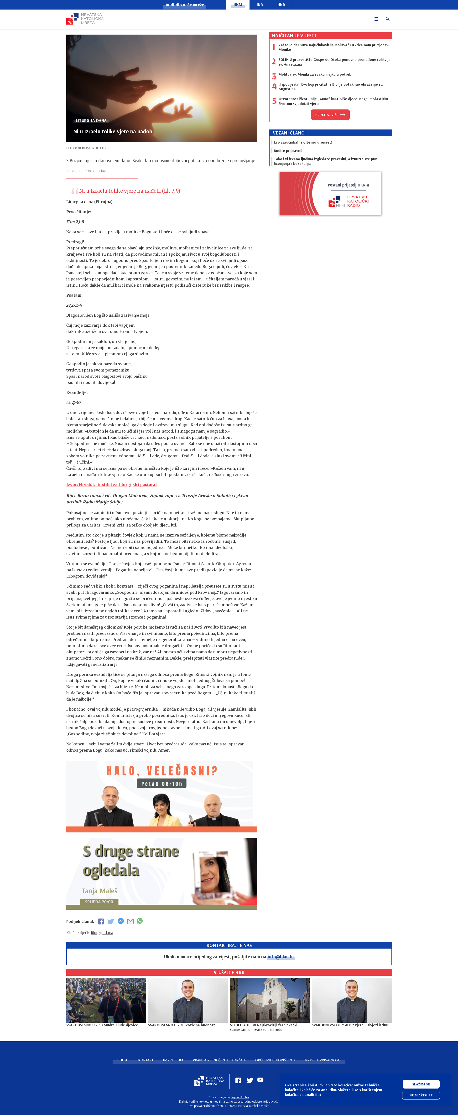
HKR (281, 4)
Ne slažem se (421, 1095)
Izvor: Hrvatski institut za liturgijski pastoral (111, 484)
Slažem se (421, 1084)
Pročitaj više (326, 115)
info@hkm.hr (281, 956)
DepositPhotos (240, 1097)
